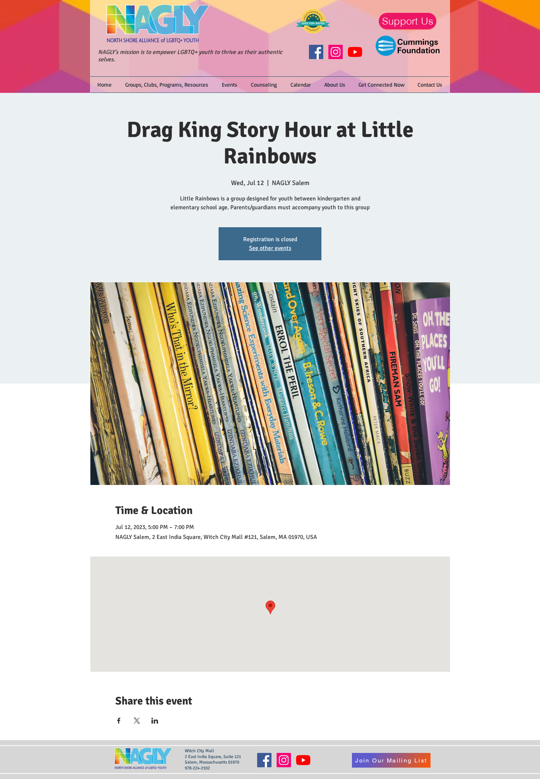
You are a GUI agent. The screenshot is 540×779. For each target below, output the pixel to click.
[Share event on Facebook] (118, 721)
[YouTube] (355, 52)
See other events (270, 248)
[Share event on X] (136, 721)
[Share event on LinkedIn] (154, 721)
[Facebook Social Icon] (316, 52)
